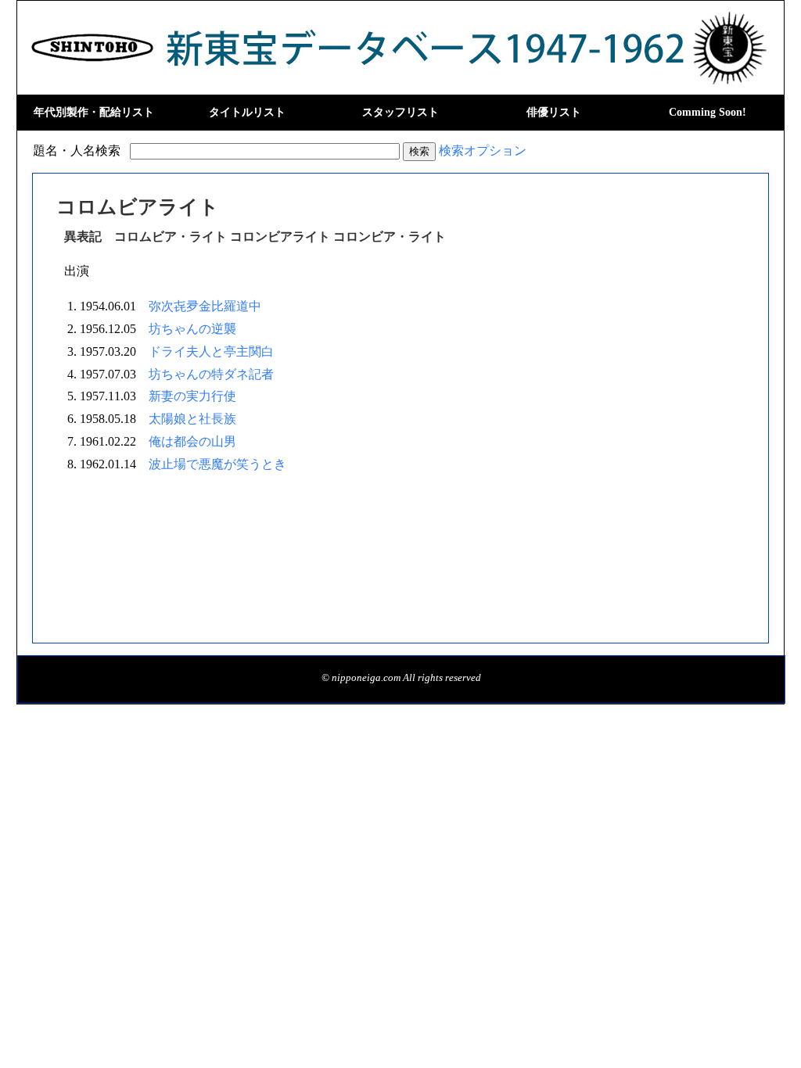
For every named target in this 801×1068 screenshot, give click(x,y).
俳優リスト (553, 112)
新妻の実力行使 (192, 396)
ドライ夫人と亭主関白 (211, 351)
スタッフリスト (400, 112)
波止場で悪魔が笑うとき (217, 464)
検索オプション (482, 150)
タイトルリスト (247, 112)
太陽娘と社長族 (192, 418)
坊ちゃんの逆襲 (192, 328)
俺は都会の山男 (192, 441)
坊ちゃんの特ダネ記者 (211, 374)
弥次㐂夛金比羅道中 (205, 306)
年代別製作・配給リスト (94, 112)
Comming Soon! (707, 112)
